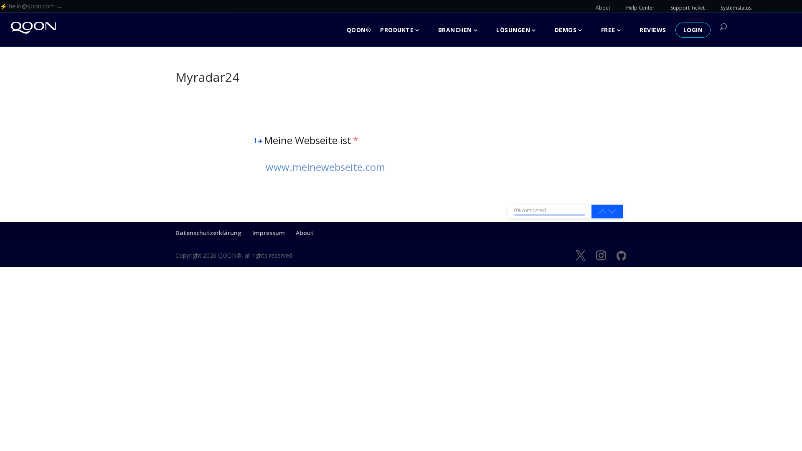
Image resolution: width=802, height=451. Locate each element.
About (603, 7)
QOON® (359, 30)
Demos (566, 30)
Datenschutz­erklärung (208, 233)
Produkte (397, 30)
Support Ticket (687, 7)
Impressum (268, 233)
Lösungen (513, 30)
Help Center (640, 7)
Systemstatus (736, 7)
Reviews (653, 30)
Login (693, 30)
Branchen (455, 30)
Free (608, 30)
